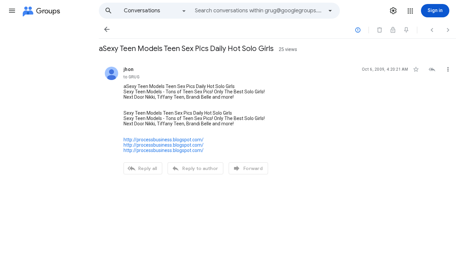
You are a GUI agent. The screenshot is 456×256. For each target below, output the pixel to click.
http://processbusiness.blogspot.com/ (164, 139)
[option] (155, 10)
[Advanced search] (330, 10)
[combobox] (259, 10)
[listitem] (277, 120)
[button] (12, 11)
